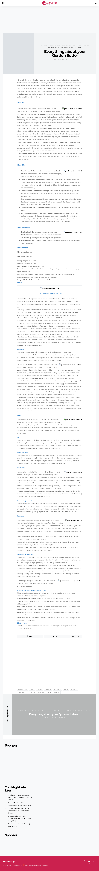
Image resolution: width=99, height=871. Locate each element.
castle (52, 45)
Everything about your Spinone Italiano (54, 714)
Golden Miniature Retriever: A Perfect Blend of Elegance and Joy (19, 804)
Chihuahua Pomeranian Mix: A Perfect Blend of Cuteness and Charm (18, 810)
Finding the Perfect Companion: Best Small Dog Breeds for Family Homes (20, 797)
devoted (57, 45)
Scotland (67, 47)
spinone (69, 710)
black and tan (44, 45)
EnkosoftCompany (33, 865)
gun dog (60, 47)
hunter (49, 710)
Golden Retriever (37, 280)
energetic (86, 45)
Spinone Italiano (78, 710)
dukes (80, 45)
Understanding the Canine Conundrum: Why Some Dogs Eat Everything (19, 818)
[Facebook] (84, 862)
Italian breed (57, 710)
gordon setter (52, 47)
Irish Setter (47, 280)
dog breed (64, 45)
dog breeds (72, 45)
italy (64, 710)
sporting (79, 47)
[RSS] (94, 862)
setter (73, 47)
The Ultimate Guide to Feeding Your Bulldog (19, 825)
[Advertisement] (49, 19)
